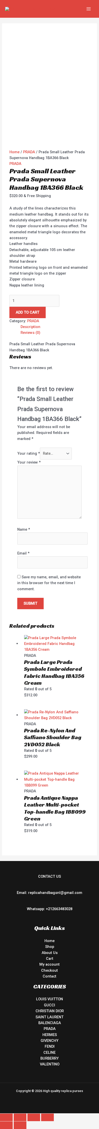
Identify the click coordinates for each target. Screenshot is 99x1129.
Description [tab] (30, 326)
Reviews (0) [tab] (30, 332)
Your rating (28, 453)
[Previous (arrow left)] (6, 1125)
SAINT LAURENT (49, 1017)
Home (14, 152)
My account (49, 964)
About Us (50, 952)
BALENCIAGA (49, 1023)
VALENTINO (49, 1064)
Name (23, 529)
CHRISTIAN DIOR (50, 1011)
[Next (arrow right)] (20, 1125)
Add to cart (27, 312)
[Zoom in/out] (6, 1117)
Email (23, 553)
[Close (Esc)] (47, 1117)
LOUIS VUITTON (49, 999)
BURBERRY (49, 1058)
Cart (49, 958)
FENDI (50, 1046)
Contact (49, 976)
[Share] (33, 1117)
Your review (29, 462)
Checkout (49, 970)
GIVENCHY (49, 1040)
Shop (49, 946)
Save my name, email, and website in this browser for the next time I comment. (49, 583)
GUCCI (49, 1005)
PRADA (29, 152)
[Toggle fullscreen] (20, 1117)
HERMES (49, 1034)
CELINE (49, 1052)
